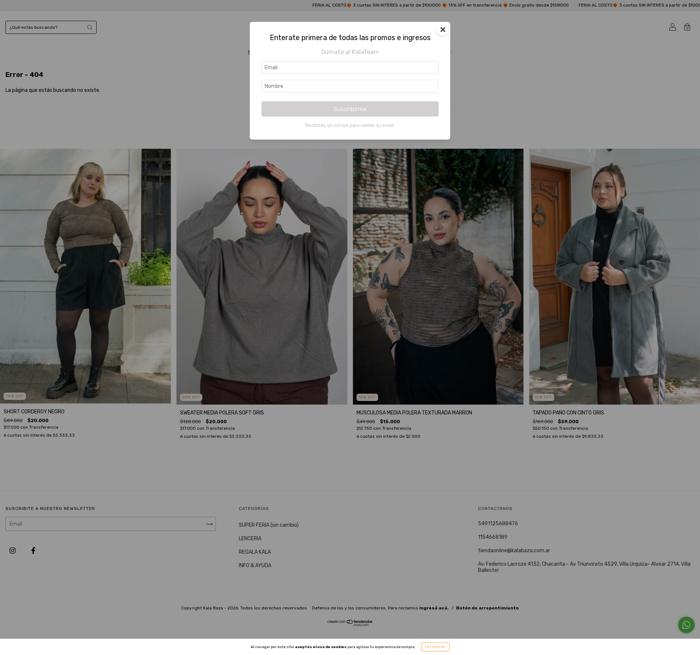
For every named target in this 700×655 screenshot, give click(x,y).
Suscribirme (350, 109)
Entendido (435, 646)
